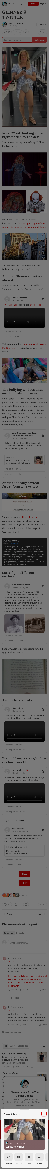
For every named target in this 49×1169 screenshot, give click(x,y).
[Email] (29, 1157)
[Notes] (39, 1157)
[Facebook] (18, 1157)
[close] (44, 1114)
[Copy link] (8, 1157)
